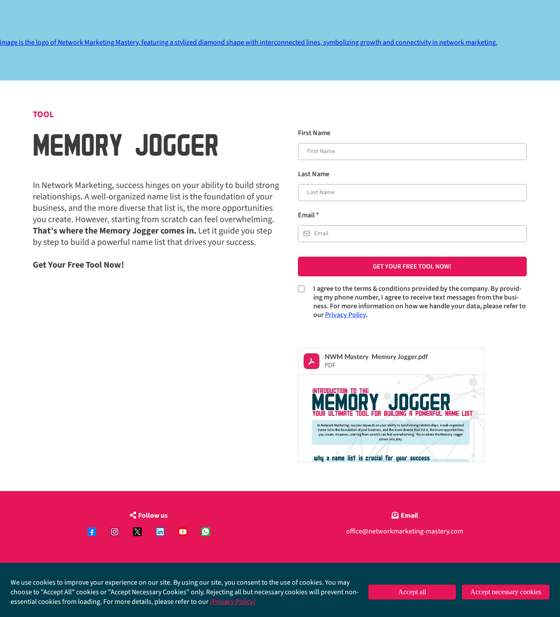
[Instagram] (114, 531)
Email (308, 215)
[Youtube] (183, 531)
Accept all (412, 592)
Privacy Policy (345, 315)
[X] (137, 531)
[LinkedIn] (160, 531)
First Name (314, 133)
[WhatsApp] (205, 531)
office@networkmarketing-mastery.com (404, 531)
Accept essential (505, 592)
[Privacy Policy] (233, 602)
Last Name (313, 174)
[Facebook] (91, 531)
